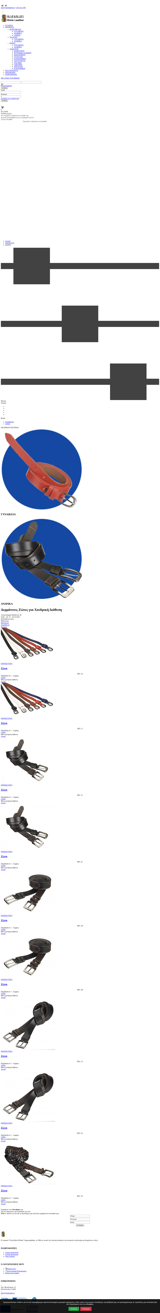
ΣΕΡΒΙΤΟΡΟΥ (19, 51)
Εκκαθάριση (9, 422)
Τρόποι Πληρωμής (11, 1254)
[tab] (80, 403)
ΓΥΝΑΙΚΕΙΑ (19, 31)
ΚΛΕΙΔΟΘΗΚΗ (20, 59)
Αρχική (7, 241)
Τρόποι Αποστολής (12, 1252)
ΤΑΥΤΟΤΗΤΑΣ (19, 61)
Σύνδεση (4, 88)
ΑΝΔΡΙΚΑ (18, 33)
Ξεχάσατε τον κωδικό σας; (10, 98)
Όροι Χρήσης (10, 1256)
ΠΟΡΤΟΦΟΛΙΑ (15, 29)
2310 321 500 (21, 8)
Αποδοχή (74, 1309)
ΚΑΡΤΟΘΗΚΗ (19, 69)
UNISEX (17, 35)
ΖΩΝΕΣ (12, 43)
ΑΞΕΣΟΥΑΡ (14, 49)
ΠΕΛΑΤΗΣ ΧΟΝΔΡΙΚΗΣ (10, 78)
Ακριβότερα (5, 625)
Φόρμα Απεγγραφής (12, 1273)
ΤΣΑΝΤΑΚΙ (18, 57)
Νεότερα (4, 627)
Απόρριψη (85, 1309)
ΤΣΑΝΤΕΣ (13, 37)
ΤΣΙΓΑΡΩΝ (18, 65)
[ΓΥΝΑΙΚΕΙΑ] (42, 510)
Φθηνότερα (5, 623)
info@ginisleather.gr (8, 8)
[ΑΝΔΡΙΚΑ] (42, 599)
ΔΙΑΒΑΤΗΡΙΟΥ (20, 55)
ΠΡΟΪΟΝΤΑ (9, 243)
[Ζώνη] (28, 662)
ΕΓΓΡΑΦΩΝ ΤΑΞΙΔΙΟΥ (22, 53)
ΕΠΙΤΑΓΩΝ (18, 67)
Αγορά (3, 682)
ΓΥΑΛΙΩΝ (18, 63)
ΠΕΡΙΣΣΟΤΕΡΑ (6, 664)
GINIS (7, 424)
